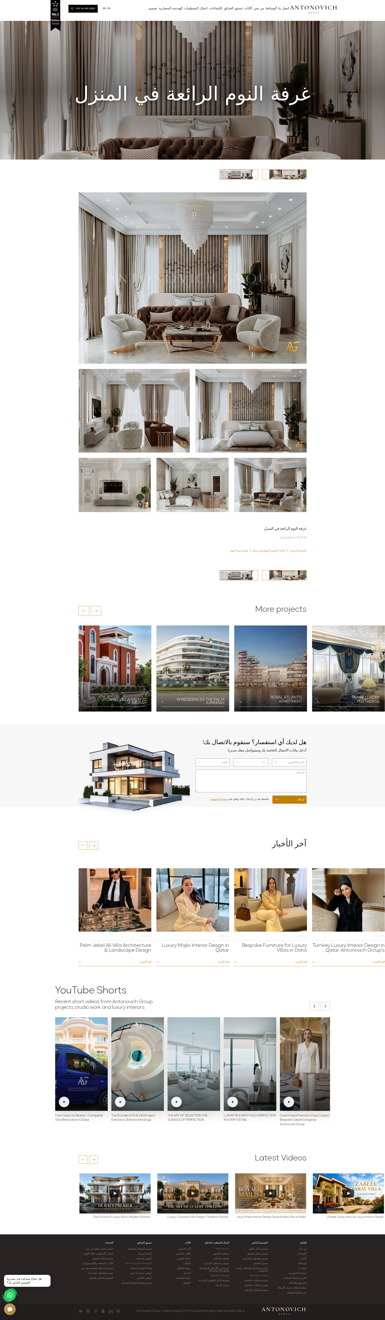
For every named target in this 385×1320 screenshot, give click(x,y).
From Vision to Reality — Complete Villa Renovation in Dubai (79, 1118)
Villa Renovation (259, 1275)
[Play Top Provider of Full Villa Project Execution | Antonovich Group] (137, 1064)
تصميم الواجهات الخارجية (255, 1258)
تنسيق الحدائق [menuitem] (233, 8)
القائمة (303, 1243)
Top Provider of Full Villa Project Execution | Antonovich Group (133, 1118)
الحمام (187, 1273)
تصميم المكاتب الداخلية (256, 1285)
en (104, 8)
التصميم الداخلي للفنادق (101, 1278)
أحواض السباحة (144, 1258)
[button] (84, 611)
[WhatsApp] (10, 1295)
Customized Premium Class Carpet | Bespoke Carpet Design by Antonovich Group (305, 1120)
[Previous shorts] (314, 1006)
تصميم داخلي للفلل (258, 1249)
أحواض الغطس (144, 1278)
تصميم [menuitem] (153, 8)
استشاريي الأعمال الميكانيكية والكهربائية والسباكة (214, 1269)
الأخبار (303, 1258)
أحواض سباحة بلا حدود (141, 1273)
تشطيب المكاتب (220, 1258)
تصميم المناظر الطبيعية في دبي (97, 1268)
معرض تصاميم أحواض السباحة (136, 1283)
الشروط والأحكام (297, 1283)
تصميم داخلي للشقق (257, 1254)
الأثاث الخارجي (182, 1254)
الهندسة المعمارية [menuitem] (170, 8)
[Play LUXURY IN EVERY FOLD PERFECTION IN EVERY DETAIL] (250, 1064)
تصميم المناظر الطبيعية (140, 1249)
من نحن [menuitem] (259, 8)
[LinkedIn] (111, 1311)
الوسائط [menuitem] (271, 8)
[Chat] (10, 1309)
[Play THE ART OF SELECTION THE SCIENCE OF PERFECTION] (194, 1064)
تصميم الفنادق (261, 1263)
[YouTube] (81, 1311)
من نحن (302, 1249)
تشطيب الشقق (221, 1254)
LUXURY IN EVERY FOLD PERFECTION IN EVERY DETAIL (250, 1118)
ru (109, 8)
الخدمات (109, 1243)
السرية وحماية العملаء (294, 1278)
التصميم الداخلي (260, 1243)
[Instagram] (88, 1311)
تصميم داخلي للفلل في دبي (99, 1249)
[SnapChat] (103, 1311)
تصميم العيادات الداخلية (256, 1290)
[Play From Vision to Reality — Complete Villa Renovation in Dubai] (81, 1064)
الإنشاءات (302, 1254)
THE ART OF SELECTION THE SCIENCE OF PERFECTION (188, 1118)
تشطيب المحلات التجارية (216, 1263)
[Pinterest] (118, 1311)
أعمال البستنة (145, 1254)
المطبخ (187, 1283)
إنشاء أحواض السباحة (141, 1268)
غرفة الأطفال (183, 1268)
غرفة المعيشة (183, 1278)
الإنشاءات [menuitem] (215, 8)
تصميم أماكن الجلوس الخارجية (214, 1280)
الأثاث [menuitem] (248, 8)
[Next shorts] (325, 1006)
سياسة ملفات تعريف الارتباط (291, 1288)
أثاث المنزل (184, 1249)
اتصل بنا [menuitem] (283, 8)
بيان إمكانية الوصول (296, 1292)
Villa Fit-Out (222, 1249)
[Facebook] (96, 1311)
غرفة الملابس (183, 1258)
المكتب (187, 1263)
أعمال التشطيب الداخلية (217, 1243)
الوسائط (302, 1263)
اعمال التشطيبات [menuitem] (196, 8)
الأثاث (188, 1243)
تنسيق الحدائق (144, 1243)
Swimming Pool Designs (138, 1263)
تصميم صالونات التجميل (256, 1280)
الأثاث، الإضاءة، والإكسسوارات (97, 1263)
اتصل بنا (302, 1268)
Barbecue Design (219, 1275)
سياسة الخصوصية (219, 799)
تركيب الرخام (222, 1285)
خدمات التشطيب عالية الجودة (98, 1254)
